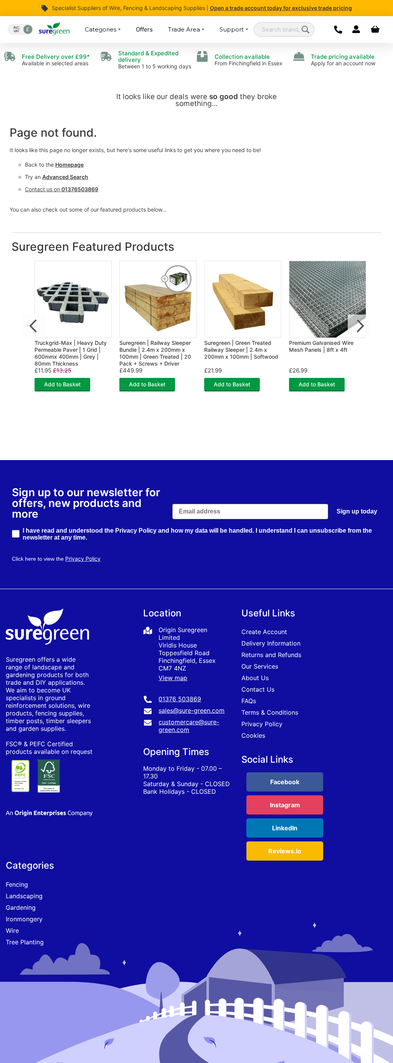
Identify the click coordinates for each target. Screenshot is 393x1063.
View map (173, 678)
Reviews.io (284, 851)
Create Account (264, 632)
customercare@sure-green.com (189, 726)
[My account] (356, 29)
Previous (33, 326)
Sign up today (357, 511)
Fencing (17, 884)
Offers (144, 29)
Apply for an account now (343, 59)
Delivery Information (271, 643)
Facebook (284, 782)
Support (232, 29)
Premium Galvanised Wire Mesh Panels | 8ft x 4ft (321, 346)
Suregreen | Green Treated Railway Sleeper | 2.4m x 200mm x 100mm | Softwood (241, 349)
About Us (255, 678)
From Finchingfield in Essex (248, 59)
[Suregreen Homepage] (48, 652)
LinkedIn (284, 828)
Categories (101, 29)
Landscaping (24, 896)
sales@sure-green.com (192, 710)
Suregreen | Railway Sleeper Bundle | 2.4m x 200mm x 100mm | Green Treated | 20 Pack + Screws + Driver (155, 353)
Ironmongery (24, 919)
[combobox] (284, 29)
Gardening (21, 907)
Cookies (253, 735)
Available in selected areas (56, 59)
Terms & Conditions (269, 712)
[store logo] (54, 29)
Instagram (285, 805)
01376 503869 (180, 699)
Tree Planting (25, 942)
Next (359, 326)
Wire (12, 930)
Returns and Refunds (271, 655)
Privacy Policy (261, 724)
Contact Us (257, 689)
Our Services (259, 666)
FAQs (248, 701)
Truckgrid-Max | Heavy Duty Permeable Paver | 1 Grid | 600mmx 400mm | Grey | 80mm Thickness (71, 353)
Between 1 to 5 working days (154, 60)
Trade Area (184, 29)
